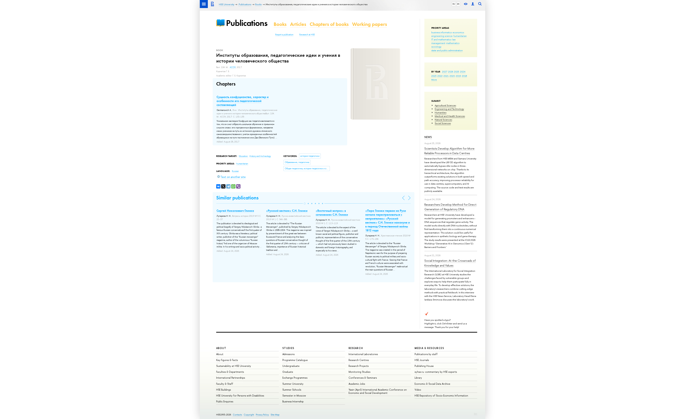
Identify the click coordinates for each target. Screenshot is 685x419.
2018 (464, 75)
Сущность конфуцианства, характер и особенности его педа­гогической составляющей (243, 101)
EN (458, 4)
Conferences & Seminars (363, 377)
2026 (450, 71)
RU (454, 4)
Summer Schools (291, 389)
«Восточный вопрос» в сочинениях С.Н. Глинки (332, 213)
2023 (434, 75)
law (454, 39)
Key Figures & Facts (227, 360)
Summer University (292, 383)
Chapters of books (329, 24)
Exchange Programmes (294, 377)
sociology (436, 46)
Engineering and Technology (449, 109)
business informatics (441, 32)
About (221, 348)
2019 (458, 75)
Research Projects (359, 366)
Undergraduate (291, 366)
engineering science (442, 35)
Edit (475, 414)
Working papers (369, 24)
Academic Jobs (357, 383)
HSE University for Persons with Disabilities (240, 395)
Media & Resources (429, 348)
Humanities (440, 112)
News (428, 137)
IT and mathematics (441, 39)
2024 (462, 71)
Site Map (275, 414)
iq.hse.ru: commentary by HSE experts (436, 371)
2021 (446, 75)
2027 (444, 71)
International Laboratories (363, 354)
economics (458, 32)
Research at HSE (307, 34)
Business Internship (293, 401)
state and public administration (447, 50)
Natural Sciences (443, 119)
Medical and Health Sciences (450, 116)
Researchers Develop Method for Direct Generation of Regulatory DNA (450, 206)
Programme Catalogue (295, 360)
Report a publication (284, 34)
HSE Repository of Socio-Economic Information (441, 395)
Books (280, 24)
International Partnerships (230, 377)
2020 (452, 75)
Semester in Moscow (294, 395)
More (434, 79)
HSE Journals (422, 360)
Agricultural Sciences (445, 105)
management (438, 43)
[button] (304, 203)
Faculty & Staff (224, 383)
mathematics (452, 43)
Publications (246, 22)
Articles (298, 24)
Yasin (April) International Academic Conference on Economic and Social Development (378, 391)
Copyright (249, 414)
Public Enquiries (224, 401)
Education (243, 156)
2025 (456, 71)
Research (356, 348)
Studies (288, 348)
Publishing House (424, 366)
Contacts (237, 414)
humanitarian (460, 35)
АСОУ (233, 67)
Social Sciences (443, 123)
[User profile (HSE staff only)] (472, 4)
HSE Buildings (223, 389)
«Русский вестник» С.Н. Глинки (287, 211)
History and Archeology (260, 156)
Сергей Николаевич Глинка (235, 211)
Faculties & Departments (230, 371)
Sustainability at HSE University (233, 366)
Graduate (287, 371)
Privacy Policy (262, 414)
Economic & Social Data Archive (432, 383)
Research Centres (359, 360)
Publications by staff (426, 354)
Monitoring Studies (359, 371)
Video (418, 389)
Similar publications (237, 198)
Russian (235, 171)
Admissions (288, 354)
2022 (440, 75)
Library (418, 377)
